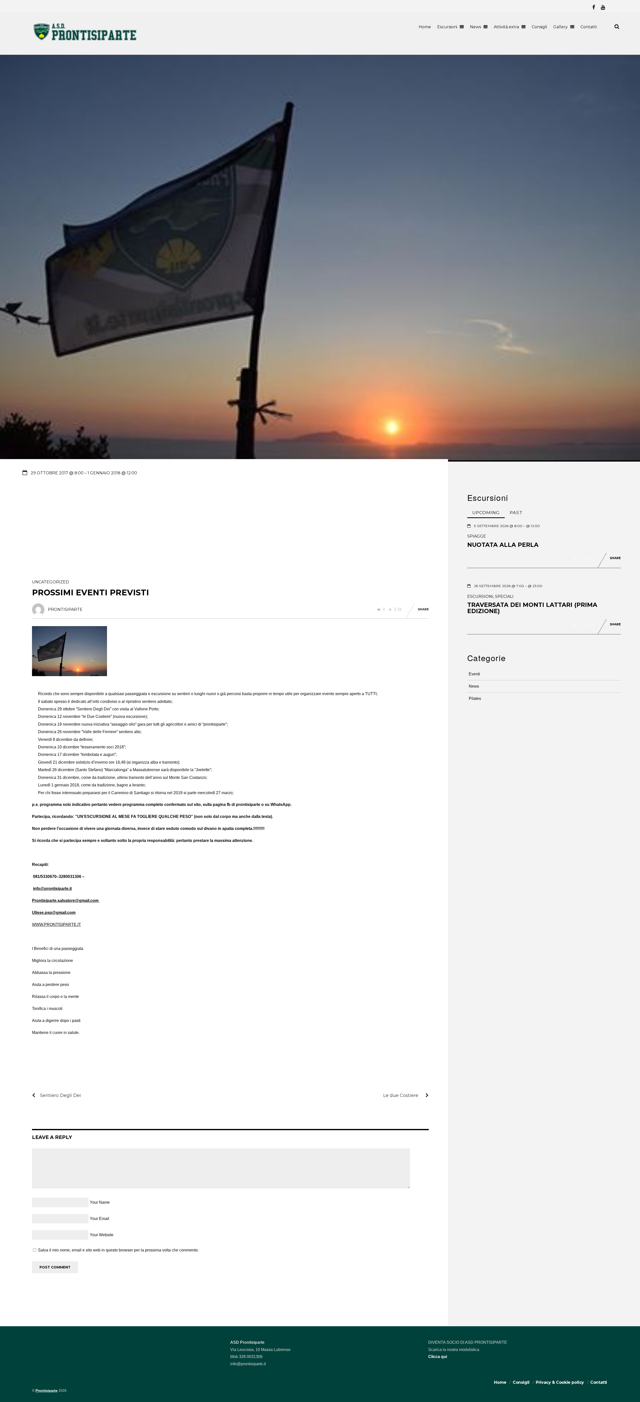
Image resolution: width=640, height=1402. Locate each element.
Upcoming (486, 512)
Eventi (474, 674)
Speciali (504, 596)
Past (516, 512)
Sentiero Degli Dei (60, 1095)
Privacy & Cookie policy (560, 1382)
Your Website (102, 1235)
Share (423, 609)
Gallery (560, 27)
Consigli (539, 27)
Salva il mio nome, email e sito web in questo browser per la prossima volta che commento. (118, 1250)
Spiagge (476, 536)
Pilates (475, 698)
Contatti (588, 27)
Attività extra (506, 27)
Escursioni (447, 27)
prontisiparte (65, 609)
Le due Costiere (400, 1095)
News (475, 27)
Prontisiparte (47, 1390)
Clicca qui (437, 1356)
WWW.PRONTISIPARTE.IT (56, 924)
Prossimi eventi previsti (90, 592)
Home (425, 27)
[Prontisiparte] (85, 41)
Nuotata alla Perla (502, 544)
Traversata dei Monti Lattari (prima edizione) (532, 608)
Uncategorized (50, 582)
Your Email (99, 1218)
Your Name (100, 1202)
